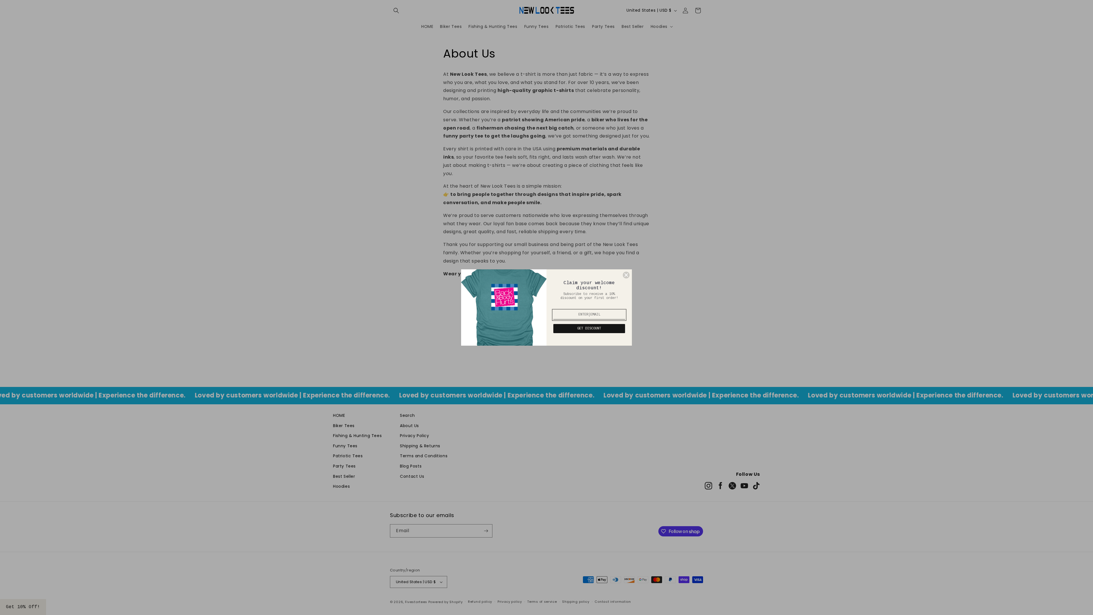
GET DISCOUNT (589, 329)
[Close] (626, 275)
